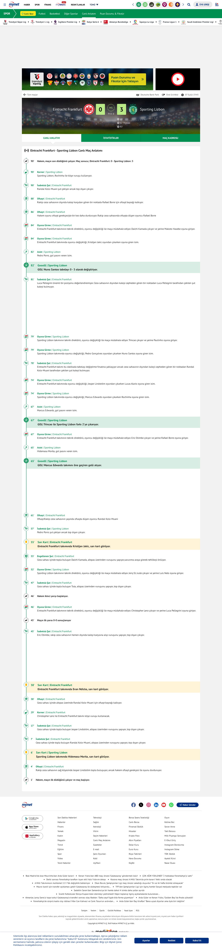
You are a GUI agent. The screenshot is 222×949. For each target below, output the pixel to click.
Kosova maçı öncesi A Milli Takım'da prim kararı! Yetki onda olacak (141, 879)
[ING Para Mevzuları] (171, 4)
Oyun (166, 817)
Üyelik (102, 910)
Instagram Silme (171, 849)
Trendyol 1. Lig (42, 22)
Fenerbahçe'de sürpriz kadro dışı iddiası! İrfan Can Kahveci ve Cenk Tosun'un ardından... (74, 901)
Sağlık (96, 822)
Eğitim (61, 849)
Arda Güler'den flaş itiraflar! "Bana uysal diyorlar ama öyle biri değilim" (152, 901)
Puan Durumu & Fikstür (112, 13)
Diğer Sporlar (71, 13)
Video (60, 858)
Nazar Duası (169, 863)
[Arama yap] (189, 4)
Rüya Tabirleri (135, 854)
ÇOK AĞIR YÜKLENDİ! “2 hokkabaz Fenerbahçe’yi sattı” (167, 875)
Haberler (61, 822)
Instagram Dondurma (174, 844)
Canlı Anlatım (89, 13)
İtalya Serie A (92, 22)
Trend (60, 844)
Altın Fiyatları (135, 840)
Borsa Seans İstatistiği (139, 817)
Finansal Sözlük (136, 826)
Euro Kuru (133, 849)
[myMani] (61, 4)
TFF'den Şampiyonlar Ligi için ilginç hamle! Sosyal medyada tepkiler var (149, 886)
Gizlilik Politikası (114, 910)
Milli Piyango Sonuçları (175, 835)
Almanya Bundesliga (118, 22)
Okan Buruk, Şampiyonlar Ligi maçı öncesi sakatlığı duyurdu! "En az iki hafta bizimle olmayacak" (139, 883)
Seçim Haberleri (100, 835)
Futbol (42, 13)
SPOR (7, 13)
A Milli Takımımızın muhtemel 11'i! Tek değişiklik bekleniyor (62, 883)
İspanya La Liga (146, 22)
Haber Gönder (189, 805)
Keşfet (131, 863)
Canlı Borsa (134, 822)
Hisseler (132, 831)
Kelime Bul (169, 822)
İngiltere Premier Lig (67, 22)
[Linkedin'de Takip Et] (156, 805)
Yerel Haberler (64, 863)
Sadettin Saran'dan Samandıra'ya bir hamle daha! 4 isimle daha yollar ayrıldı (109, 890)
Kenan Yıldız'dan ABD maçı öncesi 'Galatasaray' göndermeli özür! (108, 875)
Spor (60, 854)
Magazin (61, 840)
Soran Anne (169, 826)
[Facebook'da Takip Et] (133, 805)
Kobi (95, 858)
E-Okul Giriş (170, 840)
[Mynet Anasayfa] (14, 3)
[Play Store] (32, 818)
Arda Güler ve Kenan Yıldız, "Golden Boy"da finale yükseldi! (166, 897)
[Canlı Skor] (138, 4)
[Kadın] (164, 4)
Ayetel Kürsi (170, 858)
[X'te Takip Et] (141, 805)
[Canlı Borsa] (151, 4)
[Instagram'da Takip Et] (148, 805)
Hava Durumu (135, 858)
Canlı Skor (29, 13)
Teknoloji (97, 817)
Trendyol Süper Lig (17, 22)
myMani (96, 863)
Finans (61, 826)
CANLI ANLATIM (51, 137)
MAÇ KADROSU (170, 137)
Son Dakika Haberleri (67, 817)
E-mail (96, 849)
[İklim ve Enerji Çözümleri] (158, 4)
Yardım (93, 910)
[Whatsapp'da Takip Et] (171, 805)
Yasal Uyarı (128, 910)
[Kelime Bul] (145, 4)
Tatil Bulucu (169, 831)
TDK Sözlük (169, 854)
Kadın (60, 835)
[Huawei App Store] (32, 836)
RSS (137, 910)
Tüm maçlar (32, 94)
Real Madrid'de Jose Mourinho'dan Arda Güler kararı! (50, 875)
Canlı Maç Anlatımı (101, 840)
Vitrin (95, 831)
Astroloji (97, 826)
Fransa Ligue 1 (169, 22)
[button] (5, 5)
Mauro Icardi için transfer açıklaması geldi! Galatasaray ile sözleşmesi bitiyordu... (73, 886)
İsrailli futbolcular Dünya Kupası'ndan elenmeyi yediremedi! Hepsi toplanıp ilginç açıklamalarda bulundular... (109, 894)
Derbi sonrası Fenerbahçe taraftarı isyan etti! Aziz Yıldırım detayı (76, 879)
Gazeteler (97, 844)
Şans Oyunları (99, 854)
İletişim (84, 910)
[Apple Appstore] (32, 827)
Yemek (60, 831)
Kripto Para (134, 835)
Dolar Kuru (134, 844)
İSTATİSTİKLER (111, 137)
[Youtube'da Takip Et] (163, 805)
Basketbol (55, 13)
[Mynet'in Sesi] (177, 4)
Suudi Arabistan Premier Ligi (200, 22)
